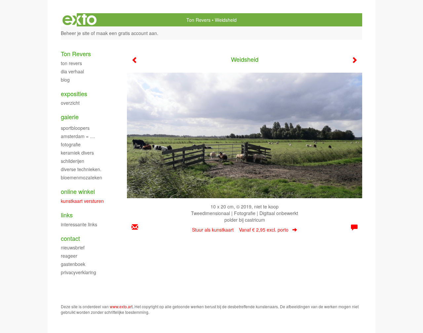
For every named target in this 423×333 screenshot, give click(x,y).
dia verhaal (72, 71)
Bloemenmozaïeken (81, 177)
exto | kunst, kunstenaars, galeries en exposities (79, 19)
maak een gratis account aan (126, 33)
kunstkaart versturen (82, 201)
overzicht (70, 102)
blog (65, 79)
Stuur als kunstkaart (240, 229)
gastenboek (73, 264)
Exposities (74, 94)
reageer (69, 255)
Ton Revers (198, 20)
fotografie (71, 144)
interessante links (79, 224)
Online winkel (78, 191)
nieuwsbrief (73, 247)
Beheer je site (75, 33)
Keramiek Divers (77, 152)
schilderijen (72, 161)
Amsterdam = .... (78, 136)
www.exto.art (121, 306)
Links (67, 215)
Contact (70, 238)
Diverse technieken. (81, 169)
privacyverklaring (78, 272)
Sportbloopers (75, 128)
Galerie (70, 117)
